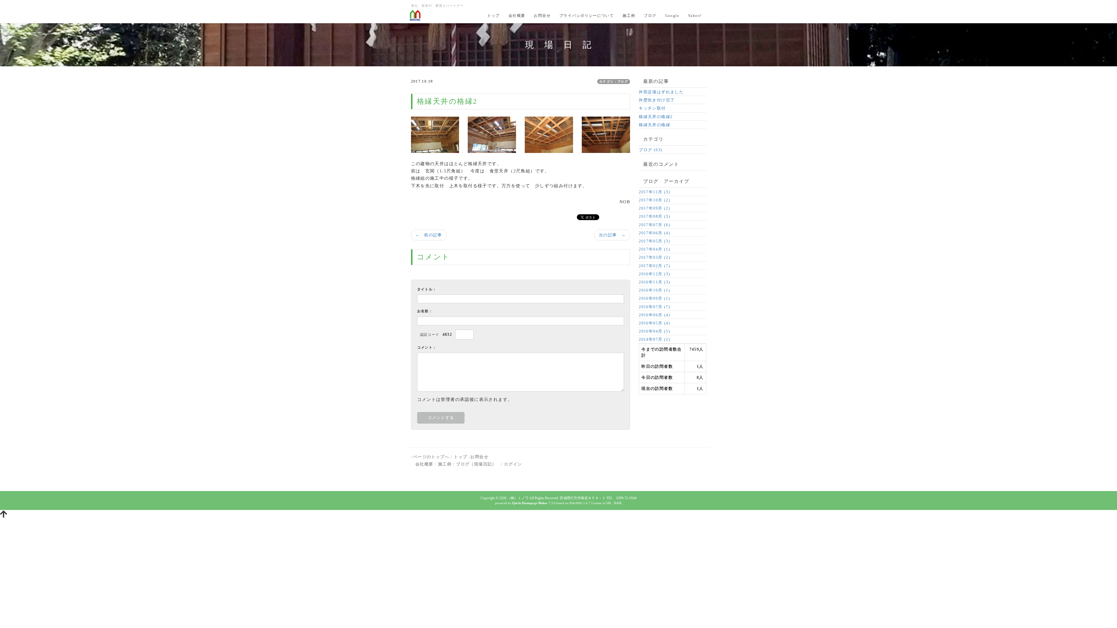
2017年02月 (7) (654, 266)
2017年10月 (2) (654, 200)
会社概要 (516, 15)
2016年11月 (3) (654, 282)
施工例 (628, 15)
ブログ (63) (650, 150)
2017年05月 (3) (654, 241)
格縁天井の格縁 (654, 125)
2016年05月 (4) (654, 323)
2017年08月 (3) (654, 216)
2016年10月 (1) (654, 290)
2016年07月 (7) (654, 307)
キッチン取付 (652, 108)
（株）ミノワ (518, 498)
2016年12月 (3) (654, 274)
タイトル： (427, 289)
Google (672, 15)
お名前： (425, 311)
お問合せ (542, 15)
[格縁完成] (549, 134)
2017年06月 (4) (654, 233)
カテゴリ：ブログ (613, 81)
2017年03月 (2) (654, 257)
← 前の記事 (428, 235)
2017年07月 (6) (654, 225)
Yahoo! (695, 15)
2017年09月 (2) (654, 208)
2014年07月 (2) (654, 339)
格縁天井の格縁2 (656, 117)
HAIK (618, 503)
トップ (493, 15)
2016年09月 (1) (654, 298)
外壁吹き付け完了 (657, 100)
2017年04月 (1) (654, 249)
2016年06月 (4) (654, 315)
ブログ (650, 15)
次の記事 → (612, 235)
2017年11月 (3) (654, 192)
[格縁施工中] (435, 134)
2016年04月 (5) (654, 331)
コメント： (427, 347)
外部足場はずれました (661, 92)
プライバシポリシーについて (586, 15)
